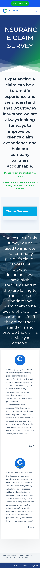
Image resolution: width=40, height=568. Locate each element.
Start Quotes (20, 3)
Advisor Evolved (22, 557)
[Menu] (37, 11)
